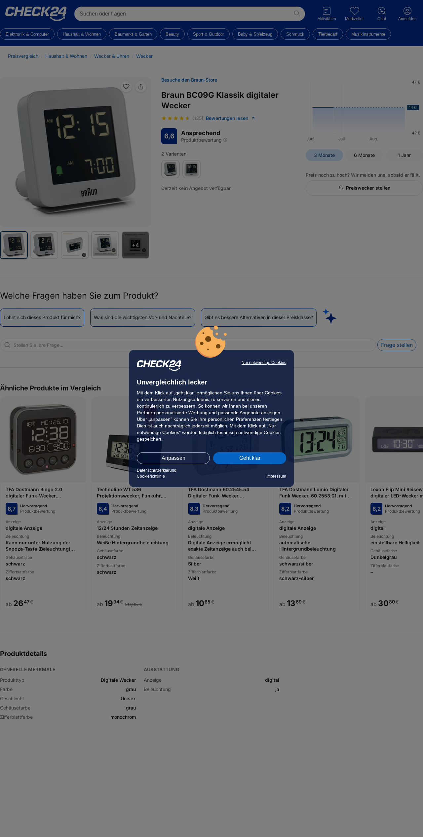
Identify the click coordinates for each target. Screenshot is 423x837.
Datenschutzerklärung (156, 470)
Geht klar (249, 458)
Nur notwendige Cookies (264, 362)
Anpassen (173, 458)
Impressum (276, 476)
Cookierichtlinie (151, 476)
